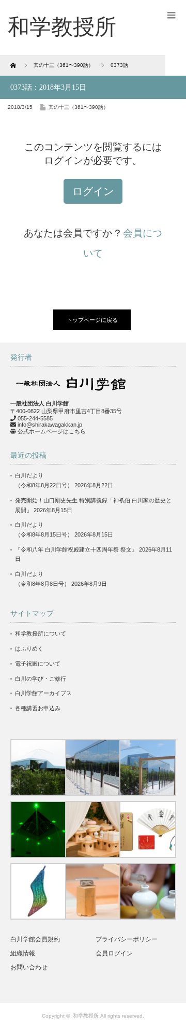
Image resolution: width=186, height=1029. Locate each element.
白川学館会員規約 (35, 939)
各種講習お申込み (37, 708)
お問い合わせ (29, 967)
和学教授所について (40, 633)
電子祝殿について (37, 663)
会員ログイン (114, 953)
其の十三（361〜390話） (79, 107)
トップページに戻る (92, 320)
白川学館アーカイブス (43, 693)
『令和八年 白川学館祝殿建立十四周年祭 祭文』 (76, 549)
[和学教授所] (62, 27)
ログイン (93, 191)
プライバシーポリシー (127, 939)
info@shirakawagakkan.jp (50, 424)
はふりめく (29, 648)
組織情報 (22, 953)
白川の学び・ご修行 (40, 678)
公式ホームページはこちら (52, 431)
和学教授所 (86, 1016)
